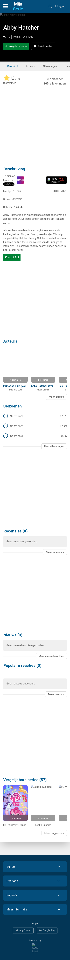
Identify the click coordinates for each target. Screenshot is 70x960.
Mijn (18, 6)
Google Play (49, 930)
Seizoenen (12, 406)
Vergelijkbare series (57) (25, 780)
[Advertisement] (35, 124)
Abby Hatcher (21, 27)
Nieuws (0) (12, 635)
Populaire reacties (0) (22, 665)
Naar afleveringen (54, 446)
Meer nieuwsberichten (51, 656)
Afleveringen (49, 66)
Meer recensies (55, 552)
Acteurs (30, 66)
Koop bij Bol (12, 257)
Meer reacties (56, 694)
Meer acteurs (56, 396)
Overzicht (12, 66)
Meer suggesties (54, 833)
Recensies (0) (15, 531)
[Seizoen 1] (35, 416)
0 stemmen (9, 83)
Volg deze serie (18, 46)
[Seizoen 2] (35, 426)
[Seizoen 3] (35, 436)
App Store (24, 930)
